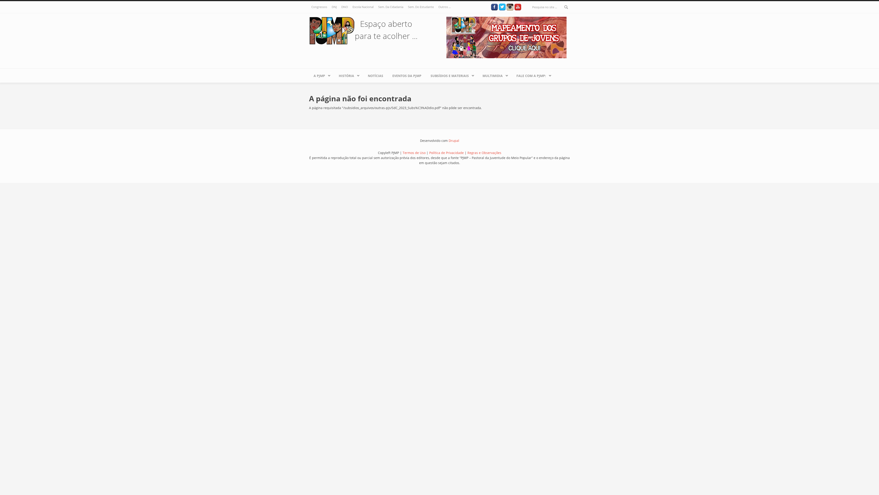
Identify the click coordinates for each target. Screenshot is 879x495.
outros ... (444, 7)
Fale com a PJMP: (529, 75)
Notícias (375, 76)
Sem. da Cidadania (390, 7)
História (344, 75)
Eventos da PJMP (406, 76)
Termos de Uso (414, 153)
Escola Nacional (363, 7)
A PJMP (317, 75)
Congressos (319, 7)
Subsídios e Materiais (447, 75)
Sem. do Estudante (421, 7)
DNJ (334, 7)
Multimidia (490, 75)
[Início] (332, 30)
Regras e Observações (484, 153)
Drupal (454, 140)
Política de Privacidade (447, 153)
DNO (344, 7)
